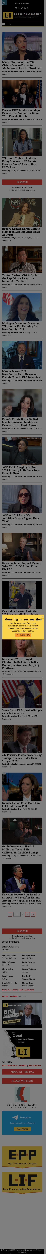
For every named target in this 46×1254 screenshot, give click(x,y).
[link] (23, 616)
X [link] (42, 616)
